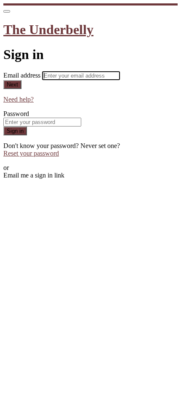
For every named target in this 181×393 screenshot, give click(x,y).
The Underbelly (48, 29)
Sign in (15, 131)
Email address (22, 75)
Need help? (18, 99)
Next (12, 84)
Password (16, 113)
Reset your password (31, 153)
